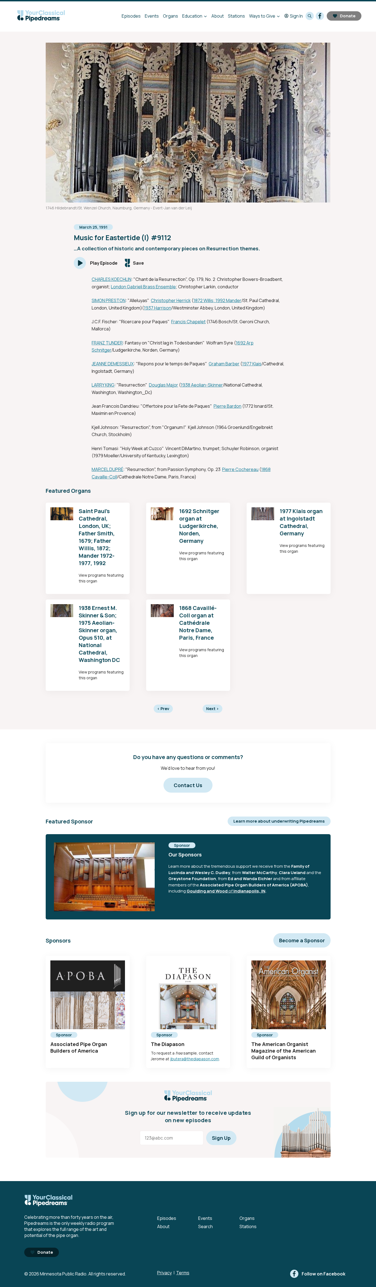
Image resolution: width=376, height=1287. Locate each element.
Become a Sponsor (302, 940)
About (217, 16)
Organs (170, 16)
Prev (163, 708)
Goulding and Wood (207, 891)
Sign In (296, 16)
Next (212, 708)
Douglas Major (163, 385)
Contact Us (188, 785)
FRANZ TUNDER (107, 343)
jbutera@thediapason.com (194, 1058)
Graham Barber (224, 364)
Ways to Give (262, 16)
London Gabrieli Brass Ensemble (143, 287)
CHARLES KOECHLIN (111, 279)
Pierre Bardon (227, 406)
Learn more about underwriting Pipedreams (279, 821)
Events (152, 16)
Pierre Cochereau (240, 469)
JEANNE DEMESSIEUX (113, 364)
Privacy (164, 1273)
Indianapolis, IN (249, 891)
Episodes (131, 16)
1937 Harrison (157, 308)
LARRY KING (103, 385)
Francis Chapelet (188, 322)
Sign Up (221, 1138)
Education (192, 16)
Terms (182, 1273)
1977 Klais (251, 364)
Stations (236, 16)
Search (205, 1226)
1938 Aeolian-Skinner (202, 385)
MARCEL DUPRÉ (107, 469)
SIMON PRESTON (109, 300)
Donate (348, 16)
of (230, 891)
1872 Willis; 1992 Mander (217, 300)
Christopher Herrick (171, 300)
